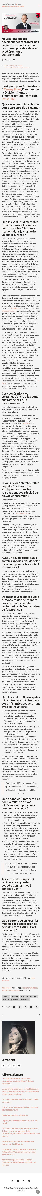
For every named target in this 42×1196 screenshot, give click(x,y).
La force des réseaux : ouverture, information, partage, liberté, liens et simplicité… (18, 1081)
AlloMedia (15, 308)
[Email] (31, 1007)
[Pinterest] (36, 1007)
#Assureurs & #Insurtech (13, 66)
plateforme (15, 1000)
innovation (33, 996)
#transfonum (26, 988)
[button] (39, 5)
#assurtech (15, 990)
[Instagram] (14, 1065)
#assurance (6, 988)
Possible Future (22, 513)
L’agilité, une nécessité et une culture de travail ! (19, 1121)
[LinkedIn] (14, 1007)
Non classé (25, 68)
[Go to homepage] (13, 5)
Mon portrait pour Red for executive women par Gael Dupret (18, 1142)
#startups (6, 990)
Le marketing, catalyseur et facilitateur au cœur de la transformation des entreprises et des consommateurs (20, 1091)
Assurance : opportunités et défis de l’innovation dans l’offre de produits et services (19, 1162)
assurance (6, 996)
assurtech (15, 996)
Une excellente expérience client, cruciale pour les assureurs (20, 1108)
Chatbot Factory (9, 311)
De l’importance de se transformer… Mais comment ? (20, 1100)
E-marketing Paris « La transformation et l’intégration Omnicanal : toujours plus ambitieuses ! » (19, 1152)
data (22, 996)
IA (27, 996)
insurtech (6, 1000)
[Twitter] (3, 1065)
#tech (35, 988)
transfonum (25, 1000)
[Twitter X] (20, 1007)
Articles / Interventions (12, 68)
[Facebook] (25, 1007)
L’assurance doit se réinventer (15, 1115)
